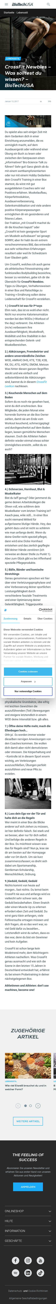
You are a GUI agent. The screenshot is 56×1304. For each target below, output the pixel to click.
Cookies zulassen (28, 671)
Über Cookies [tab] (44, 618)
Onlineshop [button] (14, 1211)
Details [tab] (27, 618)
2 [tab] (30, 1106)
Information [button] (15, 1231)
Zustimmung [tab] (10, 618)
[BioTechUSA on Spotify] (15, 1273)
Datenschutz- (15, 1290)
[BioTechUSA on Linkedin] (28, 1273)
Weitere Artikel (28, 1121)
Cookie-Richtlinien (38, 1290)
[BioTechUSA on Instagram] (28, 1260)
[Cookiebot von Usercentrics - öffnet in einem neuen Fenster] (39, 610)
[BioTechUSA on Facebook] (15, 1260)
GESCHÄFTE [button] (13, 1241)
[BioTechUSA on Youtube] (40, 1260)
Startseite (9, 12)
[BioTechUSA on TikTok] (40, 1273)
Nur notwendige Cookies (28, 691)
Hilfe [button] (9, 1221)
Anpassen (26, 681)
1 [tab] (25, 1106)
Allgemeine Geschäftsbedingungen (28, 1298)
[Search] (48, 4)
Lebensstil (22, 12)
